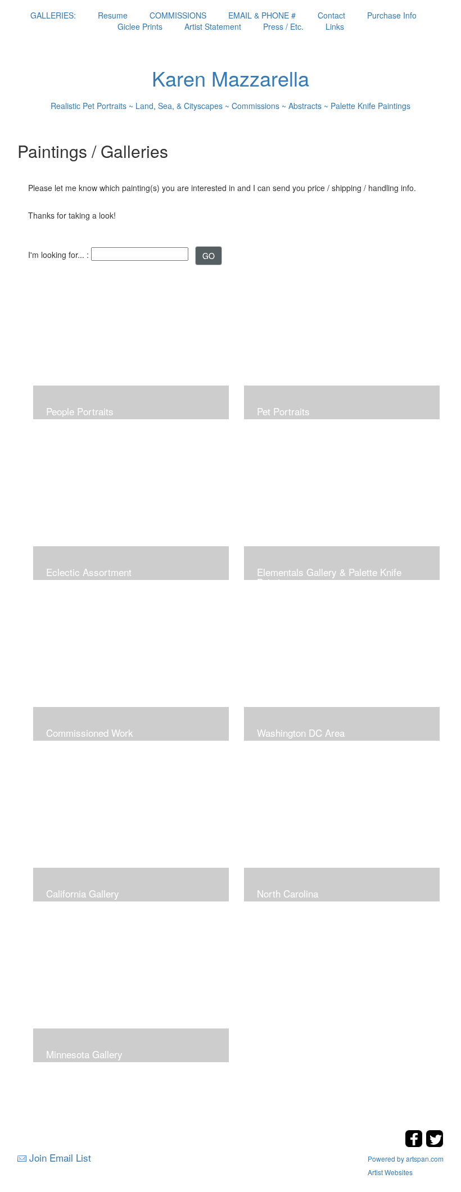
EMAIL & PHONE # (262, 15)
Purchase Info (392, 15)
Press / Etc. (283, 26)
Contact (331, 15)
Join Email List (60, 1157)
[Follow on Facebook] (415, 1144)
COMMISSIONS (178, 15)
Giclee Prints (139, 26)
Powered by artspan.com (406, 1158)
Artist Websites (390, 1172)
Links (335, 26)
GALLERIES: (53, 15)
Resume (113, 15)
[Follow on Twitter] (435, 1144)
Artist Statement (212, 26)
